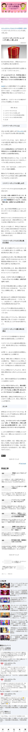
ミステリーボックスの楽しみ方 (12, 113)
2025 (4, 455)
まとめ (6, 119)
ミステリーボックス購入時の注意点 (13, 117)
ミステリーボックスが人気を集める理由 (14, 115)
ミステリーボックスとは (11, 110)
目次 (12, 107)
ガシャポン (20, 131)
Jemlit (3, 86)
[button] (25, 400)
